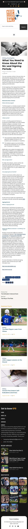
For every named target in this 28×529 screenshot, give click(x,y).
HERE (23, 199)
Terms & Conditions (14, 519)
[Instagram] (16, 6)
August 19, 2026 (5, 365)
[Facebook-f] (13, 6)
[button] (14, 34)
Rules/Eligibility (10, 58)
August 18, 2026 (5, 395)
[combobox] (10, 26)
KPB (6, 73)
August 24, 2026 (6, 334)
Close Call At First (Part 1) (16, 467)
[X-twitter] (10, 6)
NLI (13, 277)
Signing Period (6, 279)
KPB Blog (4, 58)
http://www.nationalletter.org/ (9, 266)
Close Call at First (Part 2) (16, 450)
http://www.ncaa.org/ (7, 269)
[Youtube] (18, 6)
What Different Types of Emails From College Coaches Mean (17, 459)
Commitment (8, 277)
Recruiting (18, 277)
